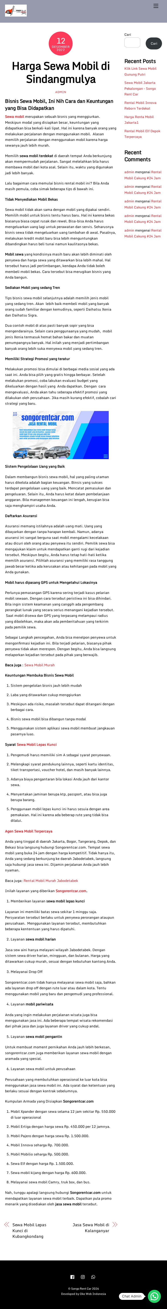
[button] (154, 1296)
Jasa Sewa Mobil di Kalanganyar (91, 1227)
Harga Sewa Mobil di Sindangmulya (61, 72)
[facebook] (72, 1276)
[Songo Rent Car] (16, 14)
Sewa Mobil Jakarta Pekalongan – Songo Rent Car (140, 88)
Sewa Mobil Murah (39, 665)
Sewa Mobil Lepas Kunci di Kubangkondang (29, 1230)
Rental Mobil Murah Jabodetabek (50, 880)
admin (60, 92)
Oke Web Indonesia (93, 1293)
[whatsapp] (93, 1276)
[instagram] (83, 1276)
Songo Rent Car (81, 1288)
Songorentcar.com (71, 891)
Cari (127, 34)
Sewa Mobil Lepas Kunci (37, 744)
